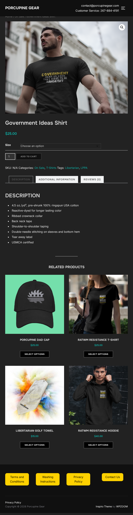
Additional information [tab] (57, 179)
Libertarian (72, 168)
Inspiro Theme (104, 506)
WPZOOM (122, 506)
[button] (122, 27)
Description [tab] (21, 179)
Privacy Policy (13, 502)
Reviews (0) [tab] (92, 179)
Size (8, 145)
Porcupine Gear (22, 8)
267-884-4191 (109, 10)
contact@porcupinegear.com (100, 5)
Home (8, 16)
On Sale (19, 16)
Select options (35, 354)
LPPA (84, 168)
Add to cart (29, 156)
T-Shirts (51, 168)
